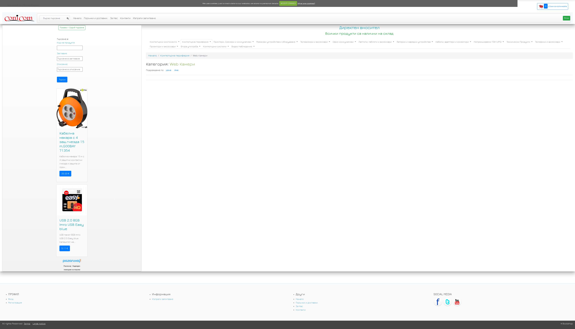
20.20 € (65, 173)
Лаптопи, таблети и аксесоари (375, 42)
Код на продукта (66, 42)
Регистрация (15, 302)
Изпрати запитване (144, 18)
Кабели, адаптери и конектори (452, 42)
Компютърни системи (215, 46)
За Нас (114, 18)
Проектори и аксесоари (163, 46)
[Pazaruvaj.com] (72, 261)
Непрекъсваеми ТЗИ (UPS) (488, 42)
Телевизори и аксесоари (314, 42)
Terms (27, 323)
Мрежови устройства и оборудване (276, 42)
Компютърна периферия (195, 42)
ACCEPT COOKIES (288, 3)
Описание (62, 64)
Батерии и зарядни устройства (414, 42)
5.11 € (64, 248)
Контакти (125, 18)
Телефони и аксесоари (548, 42)
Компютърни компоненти (164, 42)
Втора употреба (190, 46)
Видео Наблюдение (242, 46)
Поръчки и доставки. (96, 18)
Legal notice (39, 323)
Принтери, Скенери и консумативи (233, 42)
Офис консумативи (343, 42)
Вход (10, 299)
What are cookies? (306, 3)
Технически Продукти (519, 42)
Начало (77, 18)
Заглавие (62, 53)
